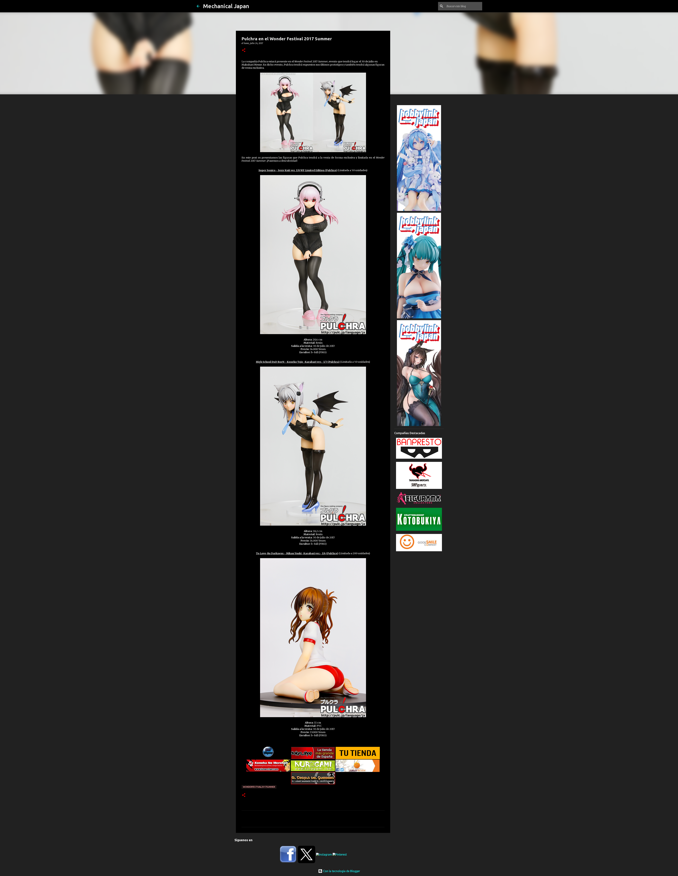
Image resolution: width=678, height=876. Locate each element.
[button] (244, 50)
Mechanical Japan (226, 6)
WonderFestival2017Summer (259, 787)
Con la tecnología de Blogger (341, 871)
